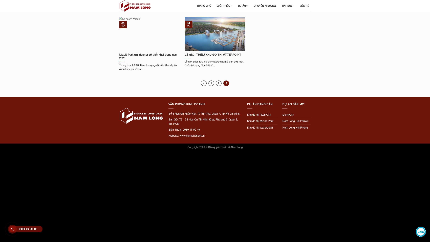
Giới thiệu (223, 5)
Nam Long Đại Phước (295, 121)
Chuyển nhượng (265, 5)
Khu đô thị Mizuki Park (260, 121)
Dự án (242, 5)
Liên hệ (304, 5)
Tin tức (287, 5)
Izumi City (288, 114)
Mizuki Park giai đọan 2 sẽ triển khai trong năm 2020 (148, 56)
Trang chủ (204, 5)
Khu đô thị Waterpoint (260, 127)
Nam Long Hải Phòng (295, 127)
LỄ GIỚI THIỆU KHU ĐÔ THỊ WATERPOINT (213, 54)
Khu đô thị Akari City (259, 114)
